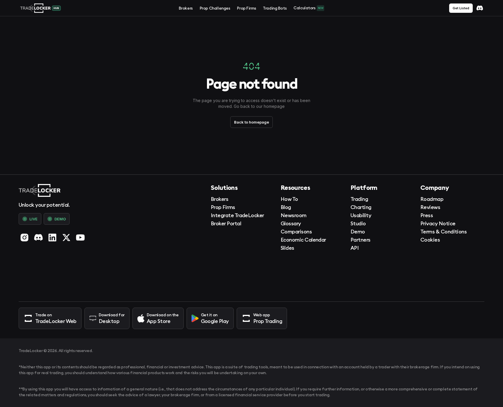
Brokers (186, 8)
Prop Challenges (215, 8)
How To (289, 199)
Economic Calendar (303, 239)
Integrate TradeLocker (237, 215)
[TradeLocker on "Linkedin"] (52, 237)
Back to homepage (251, 122)
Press (426, 215)
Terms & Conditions (443, 231)
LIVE (33, 219)
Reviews (430, 207)
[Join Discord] (479, 8)
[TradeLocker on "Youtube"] (80, 237)
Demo (357, 231)
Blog (286, 207)
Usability (360, 215)
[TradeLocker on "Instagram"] (24, 237)
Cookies (430, 239)
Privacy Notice (437, 223)
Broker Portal (226, 223)
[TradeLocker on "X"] (66, 237)
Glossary (291, 223)
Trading (359, 199)
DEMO (60, 219)
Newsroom (294, 215)
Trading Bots (274, 8)
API (354, 247)
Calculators (308, 7)
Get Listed (461, 8)
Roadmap (431, 199)
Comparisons (296, 231)
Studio (358, 223)
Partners (360, 239)
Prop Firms (246, 8)
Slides (287, 247)
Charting (360, 207)
